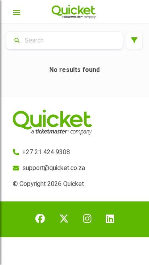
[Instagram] (87, 219)
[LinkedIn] (110, 219)
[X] (64, 219)
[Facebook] (40, 219)
